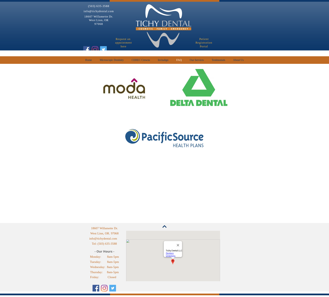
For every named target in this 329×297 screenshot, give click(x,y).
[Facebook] (86, 49)
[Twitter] (103, 49)
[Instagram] (95, 49)
